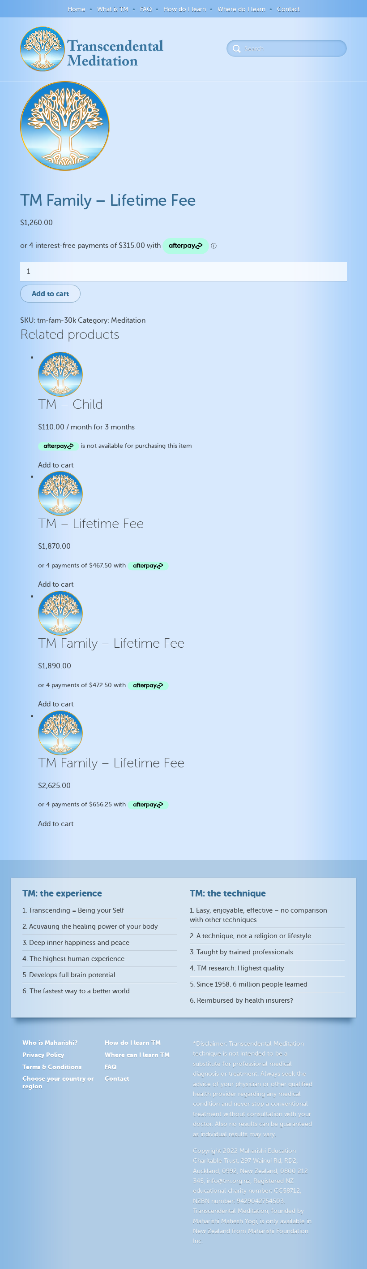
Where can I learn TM (137, 1054)
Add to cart (50, 294)
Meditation (128, 320)
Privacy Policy (43, 1054)
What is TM (112, 9)
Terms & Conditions (51, 1066)
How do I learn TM (133, 1042)
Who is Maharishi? (49, 1042)
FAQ (146, 9)
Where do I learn (241, 9)
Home (76, 9)
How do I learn (184, 9)
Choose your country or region (58, 1082)
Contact (288, 9)
